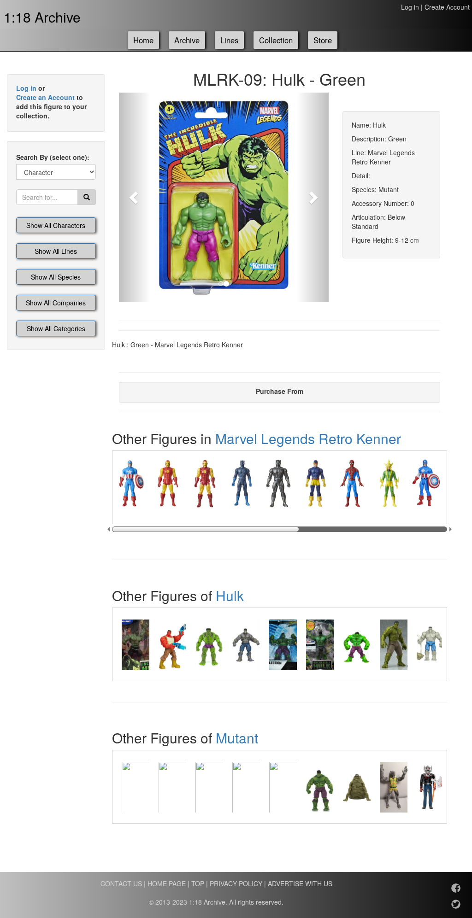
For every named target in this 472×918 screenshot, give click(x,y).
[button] (134, 197)
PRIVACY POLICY (236, 883)
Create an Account (45, 97)
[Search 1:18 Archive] (86, 197)
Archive (187, 40)
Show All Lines (56, 251)
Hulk (230, 595)
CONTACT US (121, 883)
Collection (276, 40)
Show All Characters (55, 225)
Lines (229, 40)
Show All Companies (56, 302)
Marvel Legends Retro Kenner (308, 438)
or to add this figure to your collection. (51, 101)
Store (322, 40)
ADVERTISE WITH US (300, 883)
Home (143, 40)
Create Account (447, 7)
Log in (410, 7)
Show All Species (56, 276)
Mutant (237, 738)
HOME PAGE (167, 883)
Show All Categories (56, 328)
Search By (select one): (52, 157)
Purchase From (279, 391)
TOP (197, 883)
